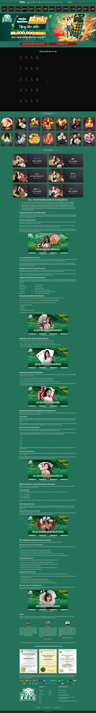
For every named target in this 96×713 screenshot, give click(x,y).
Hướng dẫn (56, 2)
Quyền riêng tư (38, 707)
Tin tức (61, 2)
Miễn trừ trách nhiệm (47, 707)
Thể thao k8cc (49, 2)
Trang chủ (30, 2)
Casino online (42, 2)
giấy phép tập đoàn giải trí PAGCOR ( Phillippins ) (32, 203)
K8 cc (45, 616)
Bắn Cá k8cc (36, 2)
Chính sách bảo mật (56, 707)
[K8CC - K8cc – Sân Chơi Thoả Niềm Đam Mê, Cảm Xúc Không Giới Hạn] (22, 2)
